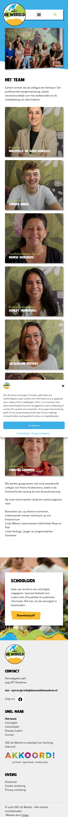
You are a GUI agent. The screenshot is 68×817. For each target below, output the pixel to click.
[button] (63, 386)
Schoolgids (11, 722)
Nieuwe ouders (13, 730)
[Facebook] (20, 699)
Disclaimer (11, 782)
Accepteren (34, 425)
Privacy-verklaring (41, 433)
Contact (9, 734)
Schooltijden (12, 726)
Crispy (25, 815)
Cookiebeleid (23, 433)
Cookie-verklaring (15, 786)
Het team (11, 719)
